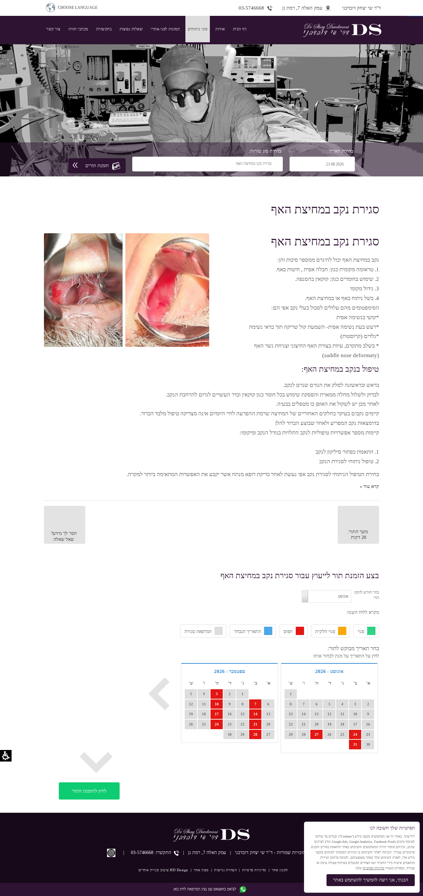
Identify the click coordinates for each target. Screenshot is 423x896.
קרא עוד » (369, 486)
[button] (307, 8)
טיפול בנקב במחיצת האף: (340, 369)
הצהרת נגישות (225, 870)
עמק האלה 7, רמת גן (207, 852)
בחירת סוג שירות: (265, 151)
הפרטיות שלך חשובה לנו (392, 828)
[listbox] (165, 163)
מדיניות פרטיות (254, 870)
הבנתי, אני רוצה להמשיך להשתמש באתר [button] (370, 879)
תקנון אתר (280, 870)
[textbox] (318, 164)
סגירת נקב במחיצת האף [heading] (325, 241)
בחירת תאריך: (340, 151)
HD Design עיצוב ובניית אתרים (163, 870)
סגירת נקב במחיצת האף (325, 209)
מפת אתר (201, 870)
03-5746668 (142, 852)
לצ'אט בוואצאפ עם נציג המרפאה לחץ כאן (204, 889)
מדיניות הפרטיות (373, 868)
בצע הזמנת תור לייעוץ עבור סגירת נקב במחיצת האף (299, 575)
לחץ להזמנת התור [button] (89, 791)
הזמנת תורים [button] (97, 165)
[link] (165, 29)
